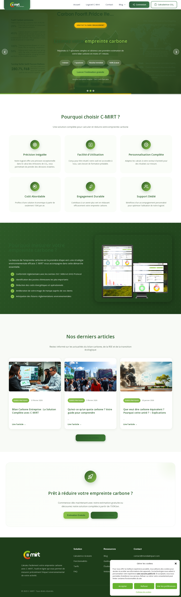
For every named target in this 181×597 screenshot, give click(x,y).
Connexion (141, 4)
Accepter (123, 586)
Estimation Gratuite (76, 515)
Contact (109, 4)
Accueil (76, 4)
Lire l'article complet (90, 70)
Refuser (144, 586)
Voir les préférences (166, 586)
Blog (121, 4)
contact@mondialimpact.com (147, 556)
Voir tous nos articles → (90, 77)
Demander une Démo (104, 515)
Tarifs (76, 566)
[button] (175, 563)
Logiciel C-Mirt (93, 4)
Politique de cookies (143, 592)
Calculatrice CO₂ (166, 4)
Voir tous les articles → (90, 438)
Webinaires (109, 571)
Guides (107, 561)
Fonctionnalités (80, 561)
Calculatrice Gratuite (83, 556)
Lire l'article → (19, 424)
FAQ (75, 571)
